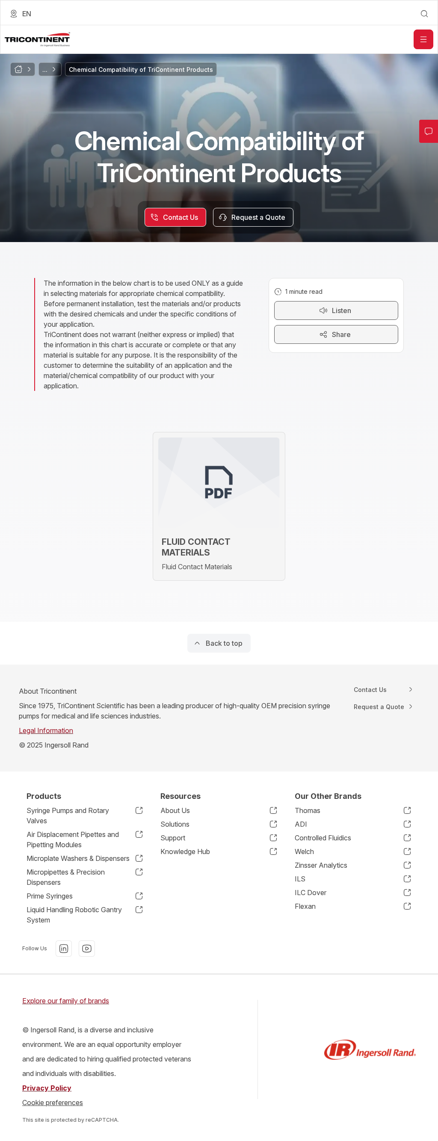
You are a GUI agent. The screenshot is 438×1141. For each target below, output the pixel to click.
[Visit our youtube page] (87, 948)
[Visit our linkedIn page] (64, 948)
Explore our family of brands (65, 1000)
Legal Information (46, 730)
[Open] (423, 39)
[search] (424, 14)
